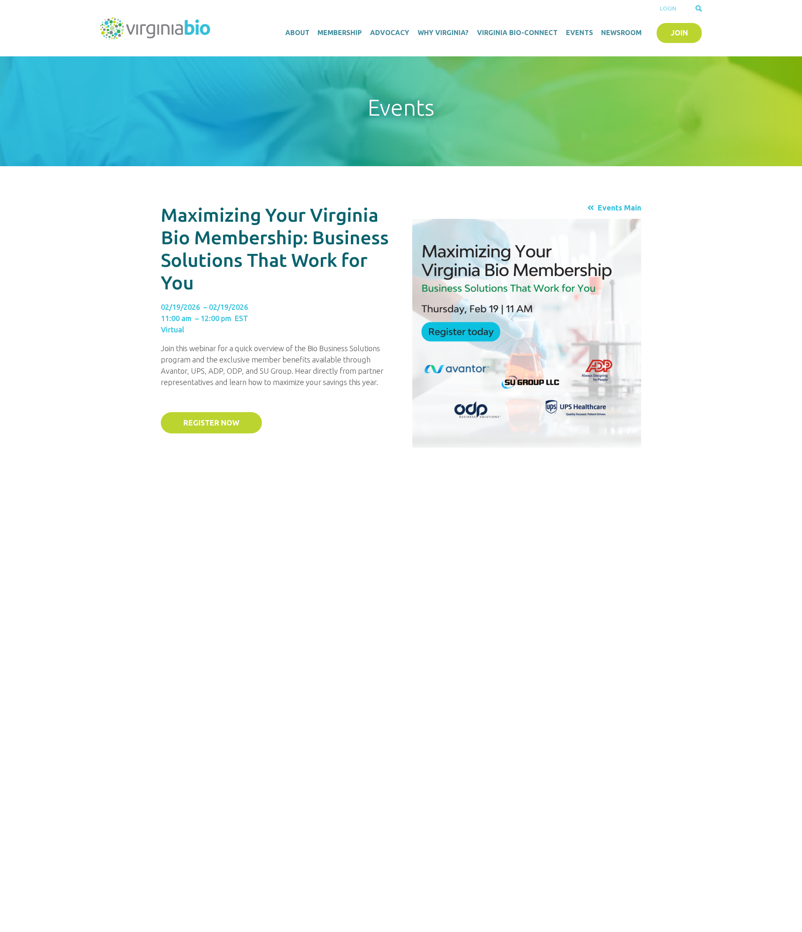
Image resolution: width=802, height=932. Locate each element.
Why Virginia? (443, 32)
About (297, 32)
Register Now (211, 422)
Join (679, 32)
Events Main (619, 207)
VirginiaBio (156, 28)
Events (579, 32)
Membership (339, 32)
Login (668, 8)
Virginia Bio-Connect (517, 32)
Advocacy (389, 32)
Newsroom (621, 32)
